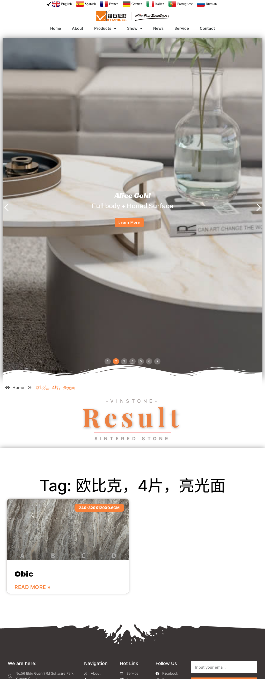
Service (181, 28)
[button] (6, 208)
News (158, 28)
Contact (207, 28)
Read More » (32, 587)
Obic (24, 574)
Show (132, 28)
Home (55, 28)
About (77, 28)
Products (102, 28)
